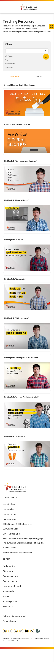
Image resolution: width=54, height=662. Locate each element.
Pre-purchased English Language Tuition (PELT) (24, 543)
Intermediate (10, 64)
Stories (6, 596)
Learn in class (9, 504)
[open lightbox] (27, 103)
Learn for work (9, 519)
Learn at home (9, 514)
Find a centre (9, 566)
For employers (9, 621)
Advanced (9, 68)
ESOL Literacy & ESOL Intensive (17, 524)
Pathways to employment (14, 616)
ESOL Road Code (10, 529)
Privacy (19, 641)
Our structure (9, 581)
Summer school (10, 547)
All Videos (8, 56)
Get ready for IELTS (12, 534)
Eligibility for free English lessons (17, 552)
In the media (8, 591)
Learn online (8, 509)
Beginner (8, 60)
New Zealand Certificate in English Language (23, 538)
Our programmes (10, 576)
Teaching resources (11, 601)
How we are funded (12, 586)
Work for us (8, 606)
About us (7, 571)
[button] (7, 571)
